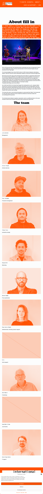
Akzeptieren (21, 483)
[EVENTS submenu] (33, 2)
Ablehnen (21, 486)
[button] (41, 474)
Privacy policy (18, 492)
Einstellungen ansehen (21, 489)
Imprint (26, 492)
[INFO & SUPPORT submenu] (36, 5)
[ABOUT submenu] (40, 2)
